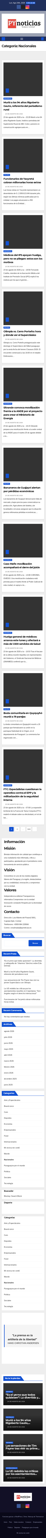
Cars (6, 1112)
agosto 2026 (9, 1031)
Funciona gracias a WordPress (12, 1516)
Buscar (7, 935)
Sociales (7, 1177)
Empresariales (10, 1130)
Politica (6, 175)
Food (6, 1136)
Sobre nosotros (19, 1522)
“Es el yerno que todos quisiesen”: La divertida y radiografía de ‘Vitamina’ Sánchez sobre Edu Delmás (23, 963)
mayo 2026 (8, 1049)
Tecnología (8, 1183)
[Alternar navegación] (21, 38)
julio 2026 (8, 1037)
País (10, 1522)
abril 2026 (8, 1055)
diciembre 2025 (10, 1079)
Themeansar (40, 1516)
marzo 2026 (9, 1061)
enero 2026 (8, 1073)
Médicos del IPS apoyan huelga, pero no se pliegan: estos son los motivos (22, 259)
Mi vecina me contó (12, 1148)
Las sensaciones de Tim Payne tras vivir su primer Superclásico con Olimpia (22, 1448)
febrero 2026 (9, 1067)
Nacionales (8, 98)
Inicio (5, 1522)
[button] (39, 39)
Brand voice (9, 1106)
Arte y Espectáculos (12, 1100)
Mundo (7, 1154)
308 (28, 829)
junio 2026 (8, 1043)
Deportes (8, 1118)
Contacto (28, 1522)
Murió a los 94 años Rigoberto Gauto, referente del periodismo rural (22, 106)
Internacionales (10, 1142)
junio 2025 (8, 1085)
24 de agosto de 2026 (16, 1401)
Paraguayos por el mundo (14, 1166)
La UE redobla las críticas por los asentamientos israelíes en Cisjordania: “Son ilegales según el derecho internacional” (22, 991)
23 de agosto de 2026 (14, 114)
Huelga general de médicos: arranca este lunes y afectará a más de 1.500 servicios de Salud (21, 640)
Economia (8, 1124)
